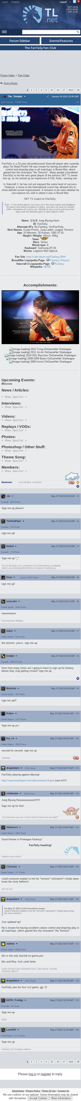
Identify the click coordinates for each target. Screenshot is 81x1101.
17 (64, 90)
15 (52, 90)
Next (71, 90)
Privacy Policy (33, 1091)
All (78, 90)
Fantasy (59, 263)
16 (58, 90)
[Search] (78, 32)
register (46, 1074)
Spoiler (14, 396)
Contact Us (63, 1091)
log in (32, 1074)
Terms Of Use (49, 1091)
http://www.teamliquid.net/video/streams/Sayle (28, 780)
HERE (47, 266)
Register (15, 2)
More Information (61, 1098)
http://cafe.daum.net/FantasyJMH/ (46, 256)
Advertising (18, 1091)
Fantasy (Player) (59, 260)
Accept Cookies (38, 1098)
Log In (5, 2)
